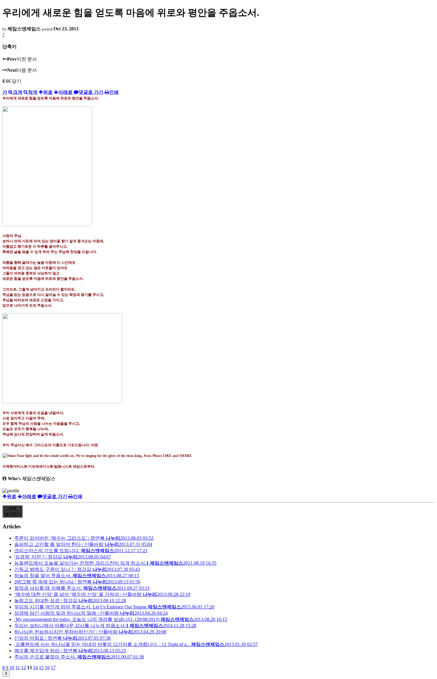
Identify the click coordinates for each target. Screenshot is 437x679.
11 (17, 667)
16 (47, 667)
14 (35, 667)
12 (23, 667)
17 (53, 667)
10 (12, 667)
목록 (12, 511)
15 (41, 667)
